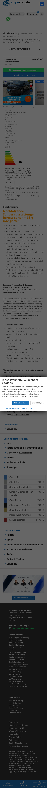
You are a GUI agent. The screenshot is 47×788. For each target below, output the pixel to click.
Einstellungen (38, 403)
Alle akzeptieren (21, 403)
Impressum (27, 408)
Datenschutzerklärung (11, 408)
